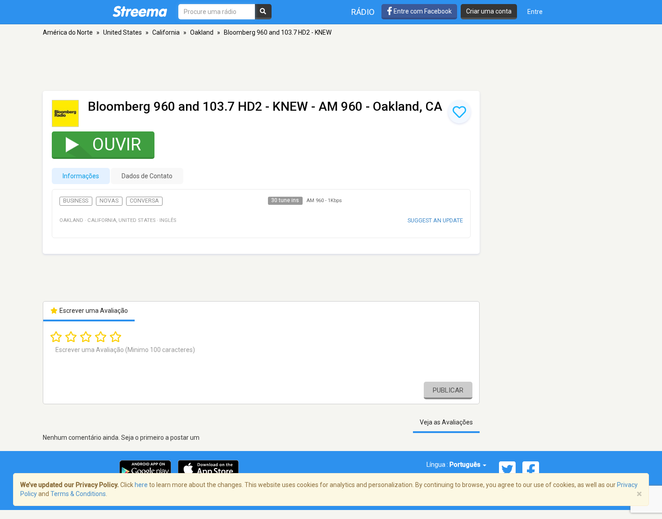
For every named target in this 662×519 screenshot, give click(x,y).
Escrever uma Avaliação (93, 310)
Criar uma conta (489, 11)
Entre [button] (535, 11)
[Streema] (140, 11)
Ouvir (116, 144)
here (141, 484)
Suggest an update (435, 220)
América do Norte (68, 32)
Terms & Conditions (78, 493)
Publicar (448, 390)
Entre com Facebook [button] (422, 11)
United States (122, 32)
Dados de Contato (147, 176)
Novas (109, 201)
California (166, 32)
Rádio (363, 12)
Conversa (144, 201)
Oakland (201, 32)
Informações (81, 176)
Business (75, 201)
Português (465, 464)
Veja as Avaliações (446, 422)
